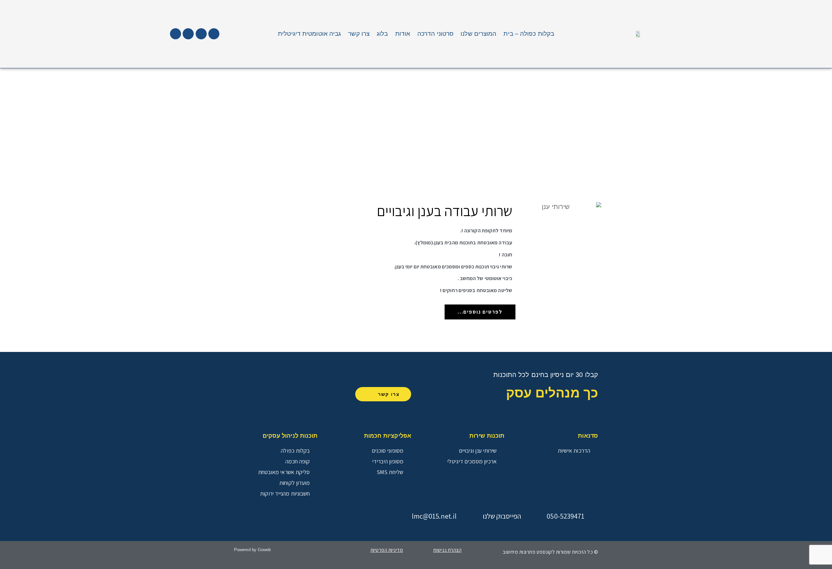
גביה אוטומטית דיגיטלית (309, 33)
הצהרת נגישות (447, 550)
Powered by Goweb (252, 549)
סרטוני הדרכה (435, 33)
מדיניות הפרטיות (386, 550)
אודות (402, 33)
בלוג (382, 33)
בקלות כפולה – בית (528, 33)
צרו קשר (359, 33)
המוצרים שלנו (478, 33)
